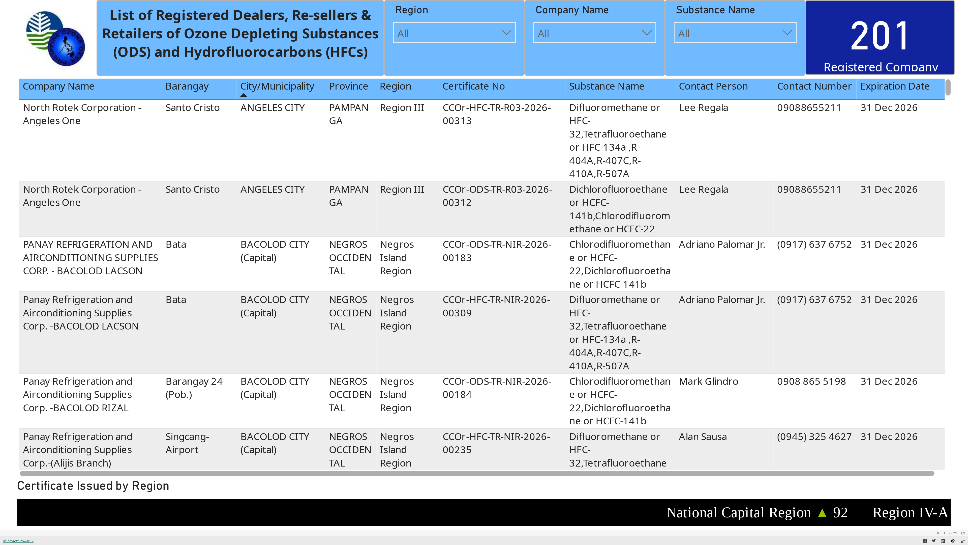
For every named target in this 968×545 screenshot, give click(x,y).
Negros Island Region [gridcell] (397, 258)
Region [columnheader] (395, 86)
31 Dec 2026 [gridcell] (889, 107)
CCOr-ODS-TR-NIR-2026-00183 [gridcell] (496, 251)
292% (953, 533)
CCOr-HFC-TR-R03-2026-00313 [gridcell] (496, 114)
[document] (240, 38)
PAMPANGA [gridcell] (349, 114)
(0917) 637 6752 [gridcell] (814, 244)
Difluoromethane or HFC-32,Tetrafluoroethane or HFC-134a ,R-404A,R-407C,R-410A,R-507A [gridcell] (618, 140)
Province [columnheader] (349, 86)
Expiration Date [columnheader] (895, 86)
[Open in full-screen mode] (963, 541)
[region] (483, 265)
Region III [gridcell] (402, 107)
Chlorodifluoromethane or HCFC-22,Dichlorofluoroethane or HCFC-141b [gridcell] (620, 264)
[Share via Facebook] (925, 542)
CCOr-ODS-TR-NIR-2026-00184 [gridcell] (496, 387)
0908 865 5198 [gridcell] (811, 381)
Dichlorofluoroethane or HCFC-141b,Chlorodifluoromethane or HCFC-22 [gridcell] (619, 208)
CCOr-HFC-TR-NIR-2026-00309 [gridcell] (496, 306)
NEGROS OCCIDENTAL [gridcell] (350, 258)
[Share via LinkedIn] (943, 542)
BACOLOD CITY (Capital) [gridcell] (275, 251)
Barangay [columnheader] (187, 86)
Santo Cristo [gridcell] (192, 107)
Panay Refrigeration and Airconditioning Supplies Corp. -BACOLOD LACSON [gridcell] (81, 313)
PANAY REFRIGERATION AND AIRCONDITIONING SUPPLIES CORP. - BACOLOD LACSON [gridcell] (90, 258)
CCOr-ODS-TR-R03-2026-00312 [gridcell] (497, 195)
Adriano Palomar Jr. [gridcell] (722, 244)
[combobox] (454, 32)
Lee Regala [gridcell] (703, 107)
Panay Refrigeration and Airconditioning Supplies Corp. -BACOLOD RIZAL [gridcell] (77, 394)
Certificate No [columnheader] (473, 86)
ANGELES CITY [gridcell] (272, 107)
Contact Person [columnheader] (713, 86)
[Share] (953, 541)
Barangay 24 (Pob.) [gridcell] (194, 387)
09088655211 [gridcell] (809, 107)
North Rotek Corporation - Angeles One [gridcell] (82, 114)
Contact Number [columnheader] (814, 86)
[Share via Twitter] (934, 542)
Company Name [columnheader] (59, 86)
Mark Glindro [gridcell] (708, 381)
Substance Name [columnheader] (607, 86)
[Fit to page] (961, 533)
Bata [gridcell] (175, 244)
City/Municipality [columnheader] (277, 86)
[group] (240, 37)
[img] (55, 38)
